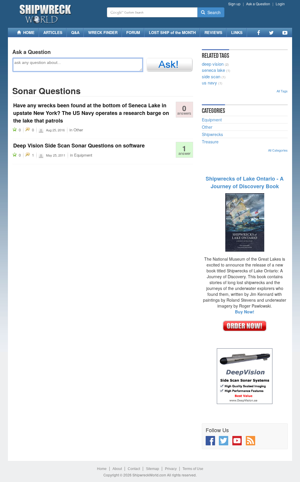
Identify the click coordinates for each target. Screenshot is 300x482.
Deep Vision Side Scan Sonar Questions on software (79, 145)
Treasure (210, 142)
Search (213, 12)
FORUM (133, 32)
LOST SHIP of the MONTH (172, 32)
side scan (211, 76)
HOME (28, 32)
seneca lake (213, 70)
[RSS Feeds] (250, 440)
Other (78, 130)
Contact (134, 469)
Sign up (234, 3)
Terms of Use (193, 469)
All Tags (282, 91)
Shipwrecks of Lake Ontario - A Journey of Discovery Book (245, 182)
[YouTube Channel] (285, 32)
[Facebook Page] (259, 32)
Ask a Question (258, 3)
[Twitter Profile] (271, 32)
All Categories (278, 150)
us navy (209, 82)
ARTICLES (52, 32)
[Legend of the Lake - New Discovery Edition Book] (244, 222)
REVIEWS (213, 32)
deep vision (213, 64)
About (117, 469)
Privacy (171, 469)
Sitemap (152, 469)
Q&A (75, 32)
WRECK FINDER (102, 32)
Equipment (83, 155)
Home (102, 469)
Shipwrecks (212, 134)
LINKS (237, 32)
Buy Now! (244, 312)
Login (280, 3)
